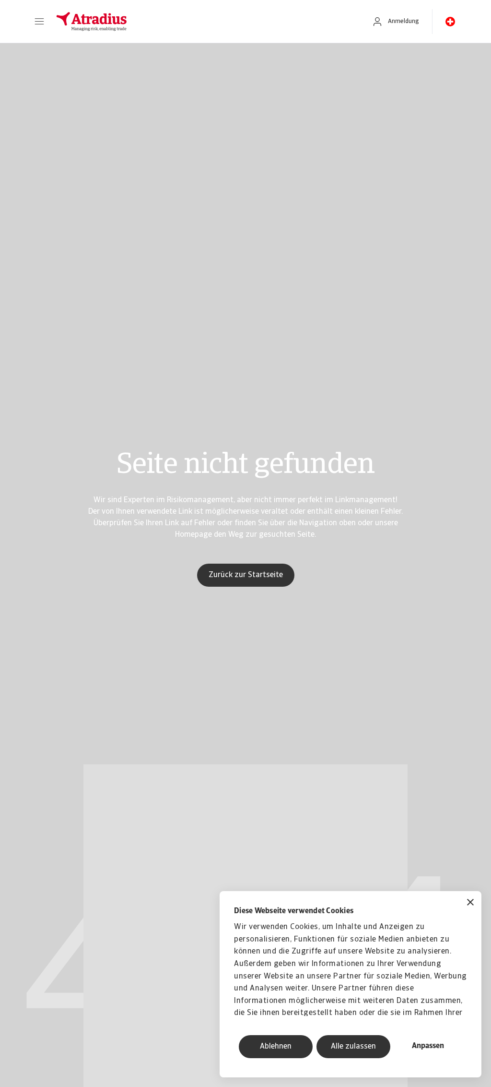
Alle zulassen (353, 1047)
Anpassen (428, 1046)
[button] (39, 21)
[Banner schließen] (470, 903)
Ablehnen (276, 1047)
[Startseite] (204, 21)
